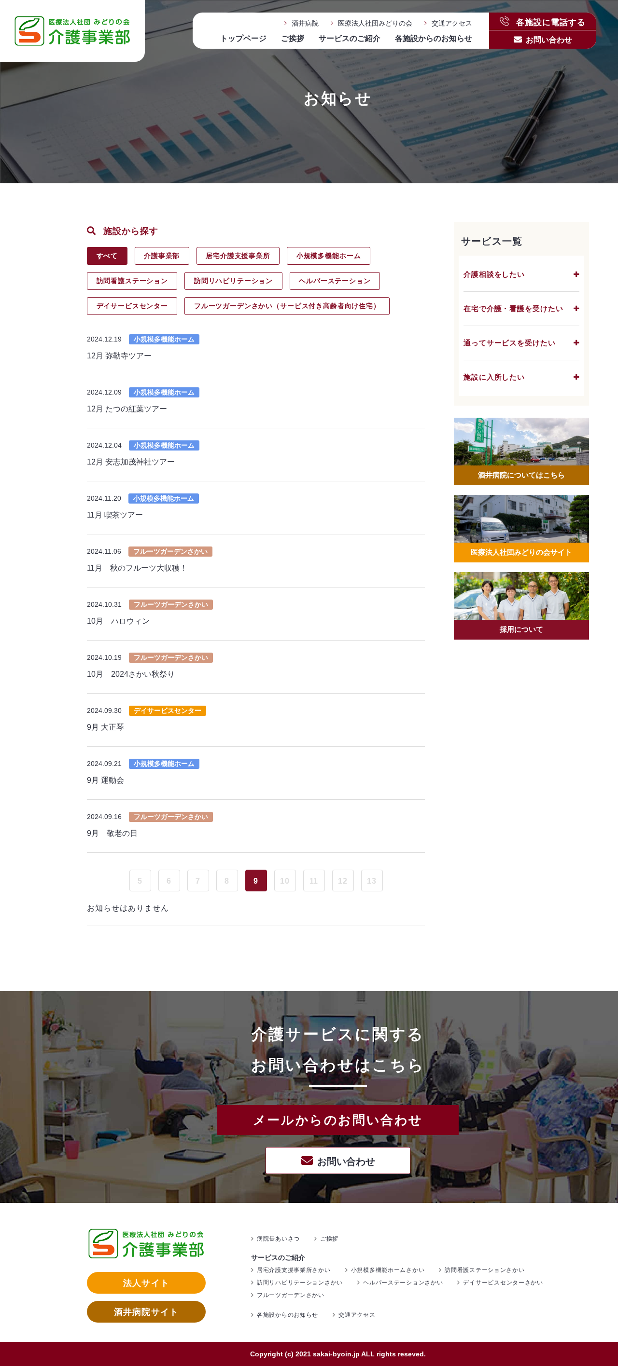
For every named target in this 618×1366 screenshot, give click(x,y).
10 (285, 881)
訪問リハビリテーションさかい (300, 1282)
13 (372, 881)
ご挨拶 (292, 38)
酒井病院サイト (146, 1312)
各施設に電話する (550, 21)
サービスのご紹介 (349, 38)
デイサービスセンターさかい (503, 1282)
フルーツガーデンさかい (290, 1295)
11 (314, 881)
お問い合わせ (549, 40)
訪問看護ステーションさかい (484, 1270)
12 (343, 881)
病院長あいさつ (278, 1238)
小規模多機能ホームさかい (388, 1270)
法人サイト (146, 1283)
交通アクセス (452, 23)
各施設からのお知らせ (433, 38)
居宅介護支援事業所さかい (294, 1270)
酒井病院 (305, 23)
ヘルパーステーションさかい (403, 1282)
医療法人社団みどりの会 (375, 23)
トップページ (243, 38)
